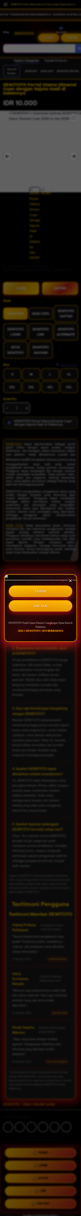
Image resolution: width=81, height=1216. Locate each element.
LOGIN (40, 591)
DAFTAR (40, 606)
